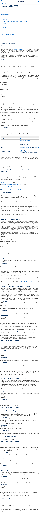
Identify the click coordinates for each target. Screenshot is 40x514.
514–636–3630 (36, 147)
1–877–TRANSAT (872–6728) (24, 147)
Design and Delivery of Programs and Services (9, 34)
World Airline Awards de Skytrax (19, 49)
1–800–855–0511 (23, 148)
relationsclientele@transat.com (25, 140)
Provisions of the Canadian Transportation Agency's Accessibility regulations (14, 21)
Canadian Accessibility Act (10, 100)
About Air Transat (5, 16)
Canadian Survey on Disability (15, 61)
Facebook (29, 145)
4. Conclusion (4, 40)
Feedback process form (24, 138)
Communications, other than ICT (7, 30)
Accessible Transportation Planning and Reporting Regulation (11, 189)
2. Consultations (4, 23)
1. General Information (5, 14)
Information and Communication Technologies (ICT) (10, 29)
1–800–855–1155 (23, 151)
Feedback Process (5, 19)
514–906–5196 (22, 154)
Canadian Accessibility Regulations (7, 182)
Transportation (4, 36)
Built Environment (5, 37)
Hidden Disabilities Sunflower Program (27, 281)
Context (3, 17)
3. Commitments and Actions (6, 25)
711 (21, 150)
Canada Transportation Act (16, 174)
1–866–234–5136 (32, 153)
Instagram (34, 145)
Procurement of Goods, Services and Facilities (10, 32)
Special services (4, 3)
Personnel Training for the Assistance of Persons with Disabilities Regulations (14, 187)
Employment (4, 27)
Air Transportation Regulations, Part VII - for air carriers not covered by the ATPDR (15, 186)
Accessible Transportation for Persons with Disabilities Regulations (12, 184)
